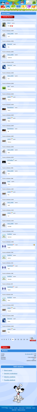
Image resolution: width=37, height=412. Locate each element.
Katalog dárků (14, 409)
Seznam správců (21, 407)
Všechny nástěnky (9, 377)
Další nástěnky (18, 366)
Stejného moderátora (10, 373)
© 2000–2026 (4, 407)
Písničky (33, 407)
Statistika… (5, 347)
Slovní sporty (8, 370)
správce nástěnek (31, 360)
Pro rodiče (15, 407)
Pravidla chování (28, 407)
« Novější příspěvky (8, 16)
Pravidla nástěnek (9, 380)
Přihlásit (34, 3)
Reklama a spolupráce (21, 409)
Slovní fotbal (6, 13)
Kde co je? (11, 407)
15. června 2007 (29, 354)
